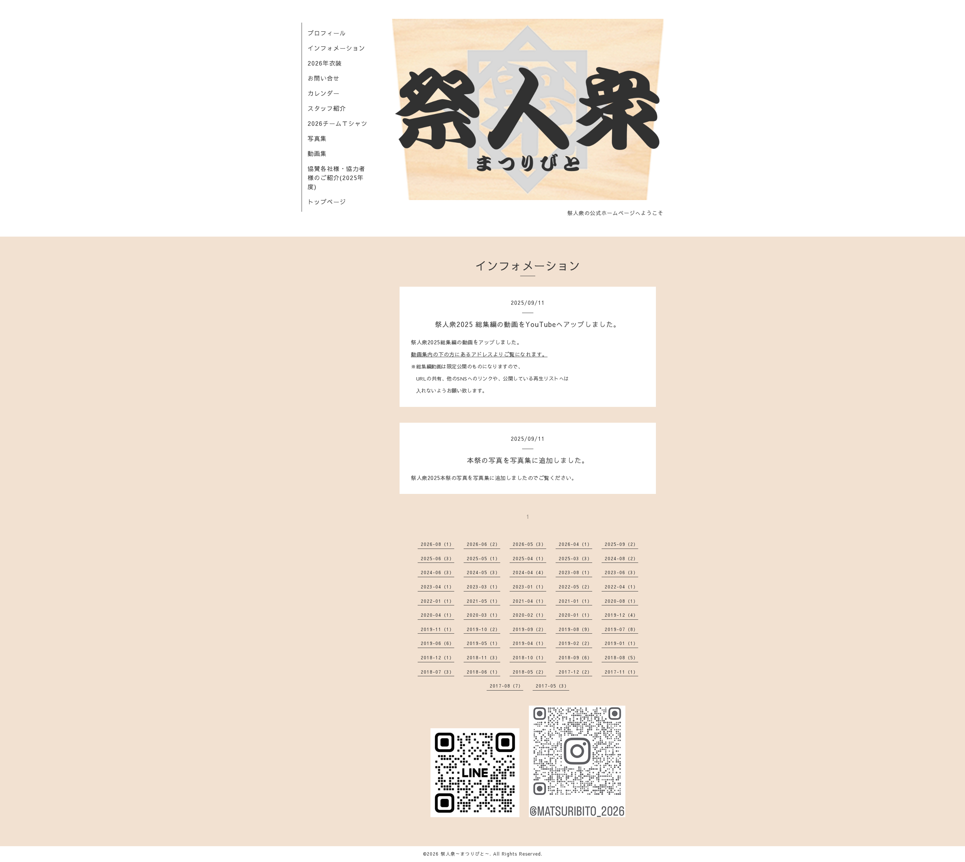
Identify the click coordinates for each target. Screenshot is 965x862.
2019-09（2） (529, 629)
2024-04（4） (529, 572)
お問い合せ (324, 78)
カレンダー (324, 93)
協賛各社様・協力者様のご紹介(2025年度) (336, 177)
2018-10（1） (529, 657)
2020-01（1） (575, 615)
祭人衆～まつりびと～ (465, 854)
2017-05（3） (552, 686)
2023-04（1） (437, 587)
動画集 (317, 153)
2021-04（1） (529, 601)
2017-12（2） (575, 672)
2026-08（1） (437, 544)
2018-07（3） (437, 672)
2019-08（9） (575, 629)
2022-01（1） (437, 601)
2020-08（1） (621, 601)
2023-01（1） (529, 587)
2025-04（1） (529, 558)
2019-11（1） (437, 629)
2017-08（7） (506, 686)
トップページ (327, 201)
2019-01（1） (621, 643)
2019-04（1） (529, 643)
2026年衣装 (325, 63)
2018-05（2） (529, 672)
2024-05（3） (483, 572)
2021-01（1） (575, 601)
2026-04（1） (575, 544)
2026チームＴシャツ (338, 123)
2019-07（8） (621, 629)
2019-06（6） (437, 643)
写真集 (317, 138)
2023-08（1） (575, 572)
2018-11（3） (483, 657)
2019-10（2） (483, 629)
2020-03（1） (483, 615)
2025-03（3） (575, 558)
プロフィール (327, 33)
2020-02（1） (529, 615)
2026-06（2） (483, 544)
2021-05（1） (483, 601)
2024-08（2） (621, 558)
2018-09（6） (575, 657)
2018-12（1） (437, 657)
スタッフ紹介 (327, 108)
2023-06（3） (621, 572)
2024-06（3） (437, 572)
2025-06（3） (437, 558)
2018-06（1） (483, 672)
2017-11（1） (621, 672)
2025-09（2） (621, 544)
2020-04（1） (437, 615)
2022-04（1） (621, 587)
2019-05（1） (483, 643)
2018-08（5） (621, 657)
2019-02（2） (575, 643)
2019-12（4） (621, 615)
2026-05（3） (529, 544)
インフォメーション (336, 48)
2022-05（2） (575, 587)
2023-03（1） (483, 587)
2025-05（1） (483, 558)
